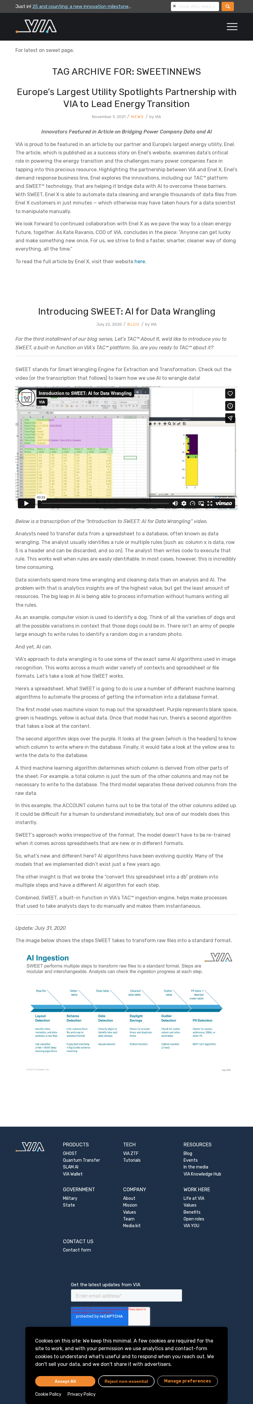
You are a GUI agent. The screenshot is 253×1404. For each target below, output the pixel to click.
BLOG (133, 324)
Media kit (132, 1225)
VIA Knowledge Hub (202, 1174)
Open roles (194, 1219)
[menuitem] (229, 27)
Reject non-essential (126, 1381)
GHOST (70, 1153)
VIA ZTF (131, 1153)
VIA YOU (191, 1225)
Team (129, 1219)
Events (191, 1160)
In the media (196, 1167)
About (129, 1198)
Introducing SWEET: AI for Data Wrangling (126, 311)
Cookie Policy (48, 1394)
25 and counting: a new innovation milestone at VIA (87, 6)
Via (158, 116)
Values (129, 1212)
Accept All (65, 1381)
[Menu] (229, 27)
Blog (188, 1153)
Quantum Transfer (81, 1160)
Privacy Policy (82, 1394)
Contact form (77, 1250)
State (69, 1205)
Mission (130, 1205)
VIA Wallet (73, 1174)
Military (70, 1198)
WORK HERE (197, 1189)
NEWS (137, 116)
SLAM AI (70, 1167)
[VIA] (56, 27)
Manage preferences (187, 1381)
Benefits (192, 1212)
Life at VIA (194, 1198)
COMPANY (134, 1189)
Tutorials (132, 1160)
